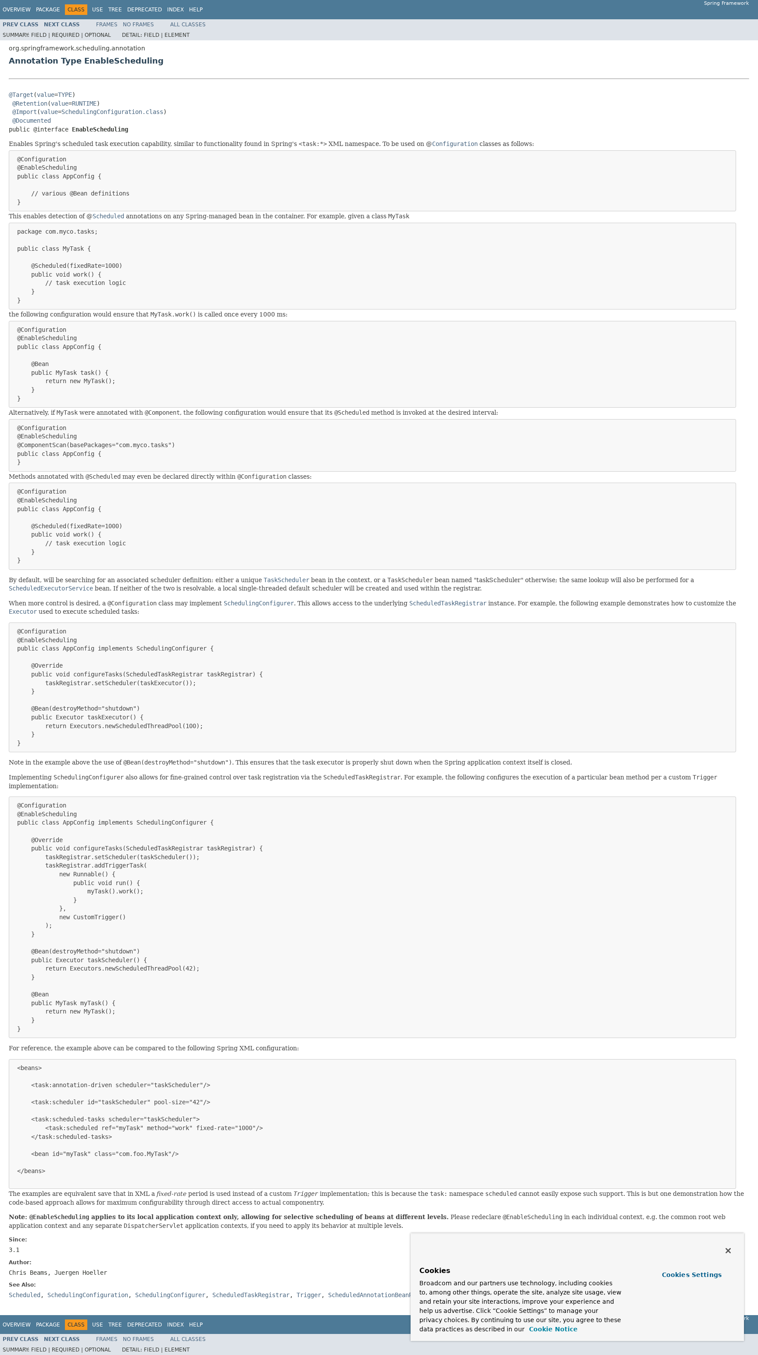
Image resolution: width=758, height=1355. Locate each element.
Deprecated (144, 10)
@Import (24, 111)
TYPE (65, 94)
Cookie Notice (552, 1329)
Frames (107, 24)
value (45, 94)
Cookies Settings (692, 1274)
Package (48, 10)
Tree (115, 10)
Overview (17, 10)
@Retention (29, 103)
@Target (21, 94)
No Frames (138, 24)
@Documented (31, 120)
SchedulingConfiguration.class (112, 111)
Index (175, 10)
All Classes (188, 24)
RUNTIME (84, 103)
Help (196, 10)
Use (97, 10)
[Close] (728, 1250)
